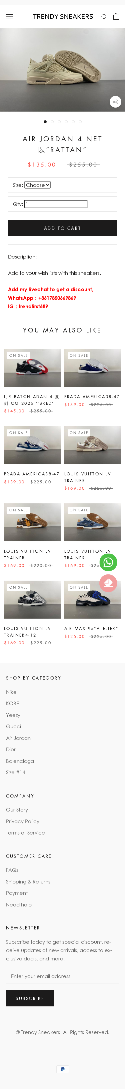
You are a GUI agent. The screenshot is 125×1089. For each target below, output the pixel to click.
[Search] (104, 17)
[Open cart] (116, 16)
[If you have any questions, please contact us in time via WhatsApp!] (108, 562)
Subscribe (30, 998)
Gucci (13, 726)
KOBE (12, 703)
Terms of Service (25, 832)
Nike (11, 692)
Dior (11, 749)
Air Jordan (18, 738)
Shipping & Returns (28, 881)
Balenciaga (20, 761)
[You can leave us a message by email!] (108, 583)
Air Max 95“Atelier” (91, 628)
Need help (19, 904)
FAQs (12, 870)
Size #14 (15, 772)
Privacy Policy (22, 821)
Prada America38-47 (92, 396)
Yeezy (13, 715)
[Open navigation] (9, 16)
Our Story (17, 810)
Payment (17, 893)
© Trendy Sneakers (38, 1032)
